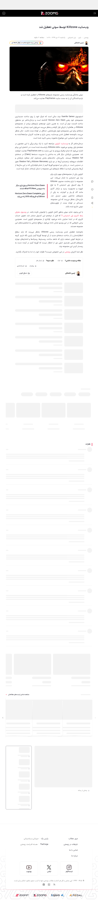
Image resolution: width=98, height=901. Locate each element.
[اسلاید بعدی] (3, 717)
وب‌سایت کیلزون (61, 143)
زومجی (67, 251)
